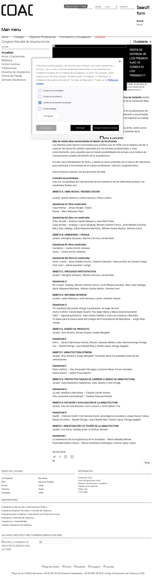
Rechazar (80, 127)
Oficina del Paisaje (11, 76)
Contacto (124, 7)
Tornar (147, 462)
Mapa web (82, 489)
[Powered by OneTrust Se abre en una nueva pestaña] (110, 137)
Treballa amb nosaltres (88, 486)
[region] (77, 98)
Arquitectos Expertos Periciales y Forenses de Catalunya (26, 510)
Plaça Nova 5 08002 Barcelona (27, 573)
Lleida (40, 485)
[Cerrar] (120, 61)
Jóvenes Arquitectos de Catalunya (16, 525)
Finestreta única (85, 477)
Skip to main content (75, 6)
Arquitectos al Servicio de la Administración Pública (24, 507)
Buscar (140, 20)
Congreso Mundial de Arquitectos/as (25, 41)
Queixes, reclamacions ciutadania (92, 483)
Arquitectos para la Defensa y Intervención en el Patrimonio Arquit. (30, 514)
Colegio (19, 37)
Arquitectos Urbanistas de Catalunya (17, 517)
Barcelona (42, 478)
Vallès (40, 492)
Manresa (5, 489)
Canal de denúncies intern (89, 480)
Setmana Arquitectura (13, 79)
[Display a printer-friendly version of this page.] (53, 461)
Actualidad (7, 52)
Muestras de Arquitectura (15, 72)
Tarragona (5, 492)
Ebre (3, 481)
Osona (41, 489)
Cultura (100, 37)
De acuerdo (46, 127)
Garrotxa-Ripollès (46, 481)
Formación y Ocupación (75, 37)
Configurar (48, 116)
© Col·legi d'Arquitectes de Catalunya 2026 (123, 573)
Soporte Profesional (42, 37)
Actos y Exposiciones (13, 56)
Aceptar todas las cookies (105, 127)
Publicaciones (9, 68)
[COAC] (38, 11)
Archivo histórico (10, 64)
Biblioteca (6, 60)
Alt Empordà (6, 478)
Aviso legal (82, 491)
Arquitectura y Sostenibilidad (14, 521)
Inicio (4, 37)
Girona (4, 485)
